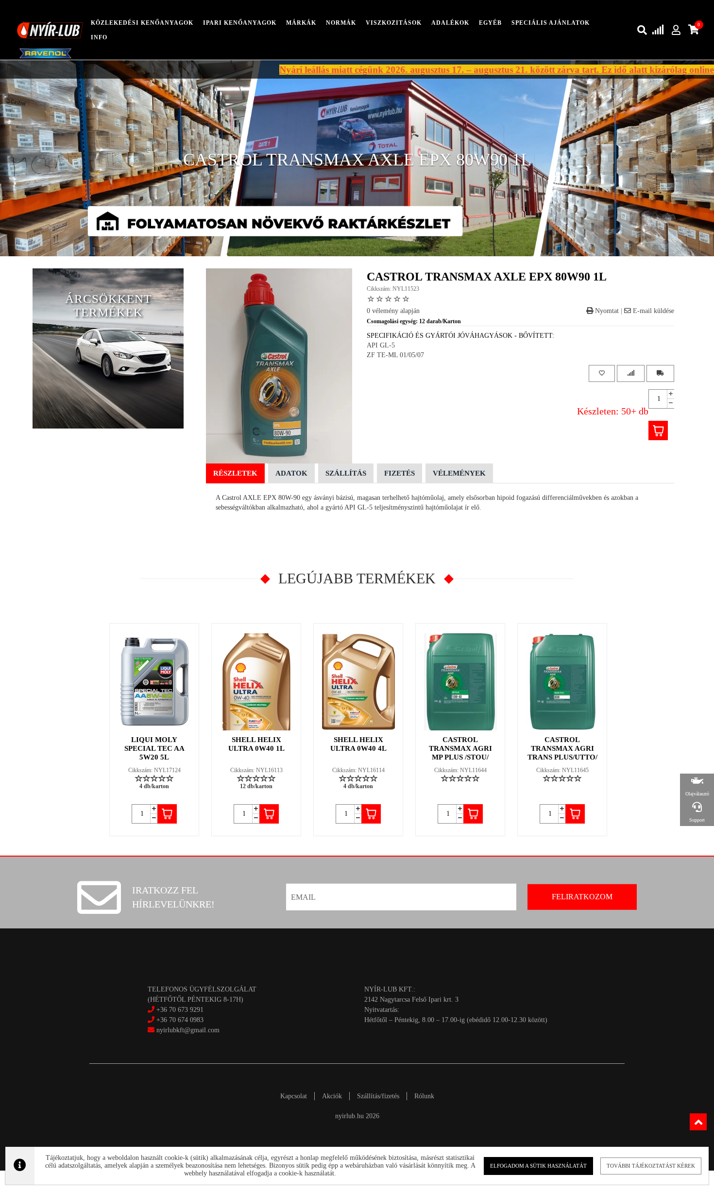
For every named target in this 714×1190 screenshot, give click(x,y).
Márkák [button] (301, 22)
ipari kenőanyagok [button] (239, 22)
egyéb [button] (490, 22)
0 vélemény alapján (393, 310)
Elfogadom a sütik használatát (538, 1166)
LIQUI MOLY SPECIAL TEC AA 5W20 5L (154, 748)
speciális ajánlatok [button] (550, 22)
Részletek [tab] (235, 473)
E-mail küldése (652, 310)
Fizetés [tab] (399, 473)
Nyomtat (606, 310)
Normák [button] (341, 22)
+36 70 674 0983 (180, 1020)
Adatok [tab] (291, 473)
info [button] (99, 37)
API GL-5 (381, 345)
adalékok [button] (450, 22)
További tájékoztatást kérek (651, 1166)
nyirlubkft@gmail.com (187, 1030)
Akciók (332, 1096)
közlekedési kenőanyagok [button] (142, 22)
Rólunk (424, 1096)
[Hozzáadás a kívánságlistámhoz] (602, 373)
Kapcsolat (293, 1096)
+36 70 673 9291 (180, 1009)
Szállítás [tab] (345, 473)
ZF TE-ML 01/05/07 (395, 355)
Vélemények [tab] (459, 473)
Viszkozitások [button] (394, 22)
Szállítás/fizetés (378, 1096)
